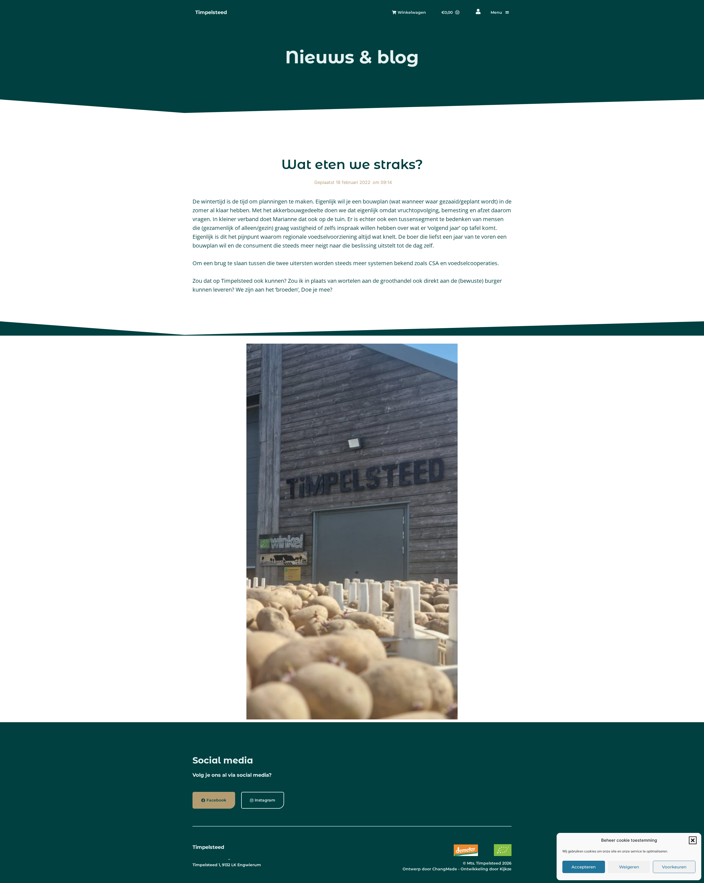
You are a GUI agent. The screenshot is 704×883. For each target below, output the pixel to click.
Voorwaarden (244, 859)
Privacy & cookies (210, 859)
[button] (692, 840)
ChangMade (444, 868)
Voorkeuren (674, 867)
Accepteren (583, 867)
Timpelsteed (211, 12)
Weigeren (629, 867)
